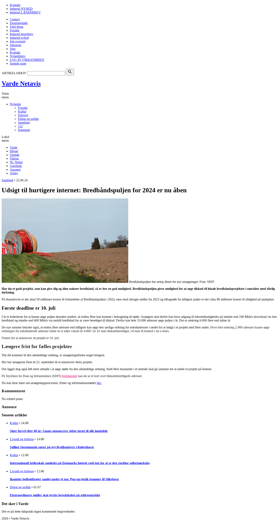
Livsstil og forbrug (22, 439)
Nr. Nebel (16, 162)
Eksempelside (19, 23)
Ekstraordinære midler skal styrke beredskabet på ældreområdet (55, 495)
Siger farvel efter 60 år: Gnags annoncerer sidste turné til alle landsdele (59, 431)
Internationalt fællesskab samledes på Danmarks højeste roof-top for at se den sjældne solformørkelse (80, 463)
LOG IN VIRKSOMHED (27, 60)
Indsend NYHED (21, 8)
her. (99, 383)
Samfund (24, 122)
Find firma (16, 26)
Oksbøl (14, 155)
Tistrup (14, 158)
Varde (13, 147)
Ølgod (14, 151)
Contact (15, 19)
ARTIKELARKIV (14, 73)
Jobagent (15, 45)
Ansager (15, 169)
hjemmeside (69, 376)
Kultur (22, 111)
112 (20, 126)
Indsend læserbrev (21, 34)
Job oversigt (17, 41)
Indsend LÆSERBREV (25, 12)
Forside (14, 30)
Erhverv (23, 115)
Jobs (13, 48)
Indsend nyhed (19, 37)
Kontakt (15, 5)
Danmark (24, 130)
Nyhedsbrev (18, 56)
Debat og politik (28, 119)
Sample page (18, 63)
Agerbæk (16, 166)
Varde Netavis (21, 83)
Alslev (14, 173)
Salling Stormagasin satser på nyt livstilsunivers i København (52, 447)
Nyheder (15, 104)
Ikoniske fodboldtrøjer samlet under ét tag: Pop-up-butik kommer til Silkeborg (64, 479)
